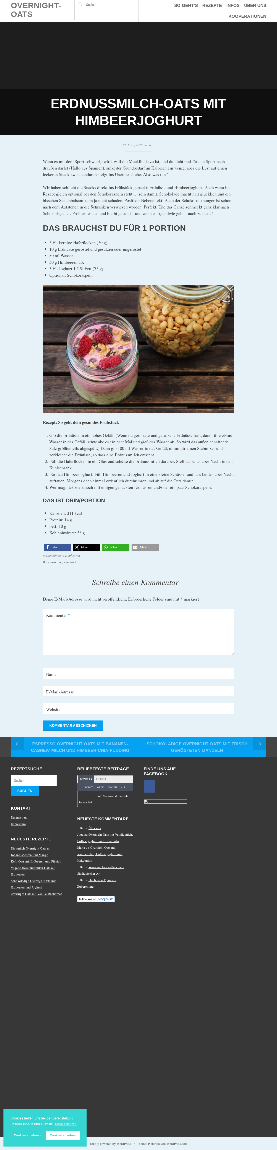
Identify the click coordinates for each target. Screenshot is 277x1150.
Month (112, 787)
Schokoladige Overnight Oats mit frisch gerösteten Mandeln (197, 747)
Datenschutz (19, 817)
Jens (152, 145)
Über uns (255, 5)
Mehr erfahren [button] (66, 1124)
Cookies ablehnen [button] (27, 1135)
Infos (233, 5)
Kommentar (58, 615)
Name (51, 674)
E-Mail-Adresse (60, 692)
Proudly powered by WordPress (110, 1143)
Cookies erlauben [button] (63, 1135)
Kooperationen (247, 16)
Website (53, 709)
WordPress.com (177, 1143)
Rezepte (212, 5)
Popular (86, 779)
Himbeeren (72, 555)
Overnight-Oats (36, 10)
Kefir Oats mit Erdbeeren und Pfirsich (36, 861)
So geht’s (186, 5)
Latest (101, 779)
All (123, 787)
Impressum (18, 824)
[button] (57, 547)
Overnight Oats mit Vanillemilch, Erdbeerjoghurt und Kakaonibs (99, 853)
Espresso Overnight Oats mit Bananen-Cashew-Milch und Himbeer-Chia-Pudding (80, 747)
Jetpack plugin (88, 796)
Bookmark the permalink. (60, 562)
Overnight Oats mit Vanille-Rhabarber (36, 894)
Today (89, 787)
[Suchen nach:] (103, 4)
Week (100, 787)
